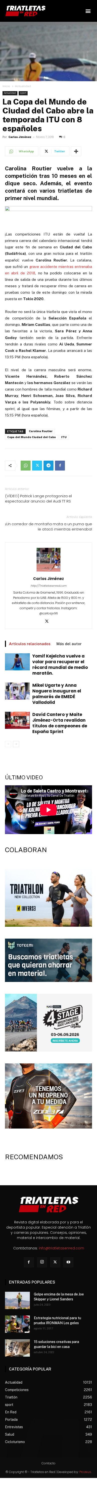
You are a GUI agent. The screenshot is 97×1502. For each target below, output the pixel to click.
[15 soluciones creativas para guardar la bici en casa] (17, 1348)
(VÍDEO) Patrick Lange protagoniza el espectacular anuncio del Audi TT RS (38, 498)
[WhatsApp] (26, 466)
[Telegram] (48, 466)
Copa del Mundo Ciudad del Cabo (31, 437)
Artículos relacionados (29, 644)
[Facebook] (60, 466)
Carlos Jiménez (19, 137)
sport (23, 93)
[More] (76, 151)
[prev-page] (8, 744)
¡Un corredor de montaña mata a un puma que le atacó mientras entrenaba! (48, 526)
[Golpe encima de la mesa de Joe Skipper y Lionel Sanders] (17, 1300)
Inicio (6, 86)
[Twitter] (37, 466)
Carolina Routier (40, 431)
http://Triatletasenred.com (48, 586)
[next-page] (16, 744)
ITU (64, 437)
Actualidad (23, 86)
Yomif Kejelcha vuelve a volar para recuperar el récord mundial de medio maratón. (60, 664)
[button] (88, 11)
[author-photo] (48, 572)
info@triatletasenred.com (61, 1248)
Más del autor (69, 644)
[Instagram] (42, 1262)
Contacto (48, 1463)
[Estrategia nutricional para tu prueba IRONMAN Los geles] (17, 1324)
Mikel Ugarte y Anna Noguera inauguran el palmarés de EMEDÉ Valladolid (56, 693)
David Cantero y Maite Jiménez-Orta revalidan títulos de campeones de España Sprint (59, 723)
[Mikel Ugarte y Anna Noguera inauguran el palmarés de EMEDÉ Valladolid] (17, 691)
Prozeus (85, 1472)
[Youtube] (68, 1262)
